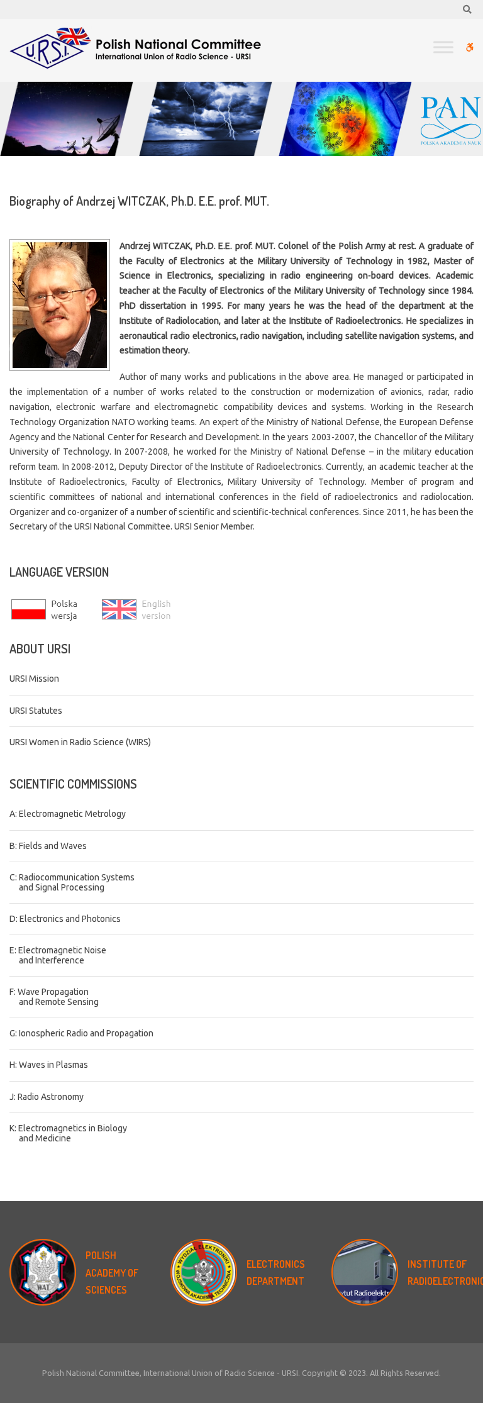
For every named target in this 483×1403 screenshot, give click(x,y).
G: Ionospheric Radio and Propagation (81, 1033)
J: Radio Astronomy (46, 1097)
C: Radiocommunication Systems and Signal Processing (72, 882)
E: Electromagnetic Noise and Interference (57, 955)
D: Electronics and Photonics (65, 919)
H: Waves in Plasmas (48, 1065)
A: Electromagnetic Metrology (67, 814)
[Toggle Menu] (443, 47)
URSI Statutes (35, 711)
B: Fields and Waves (48, 846)
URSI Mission (34, 679)
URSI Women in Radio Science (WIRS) (80, 742)
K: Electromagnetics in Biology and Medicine (68, 1133)
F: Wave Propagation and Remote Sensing (54, 996)
